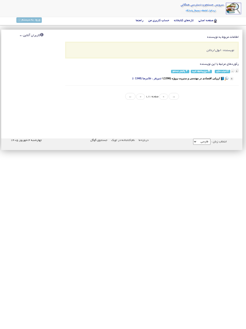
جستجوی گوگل (98, 140)
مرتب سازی (221, 71)
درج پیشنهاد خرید (200, 71)
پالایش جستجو (178, 71)
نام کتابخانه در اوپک (123, 140)
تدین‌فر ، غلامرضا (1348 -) (146, 78)
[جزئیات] (231, 78)
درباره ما (143, 140)
